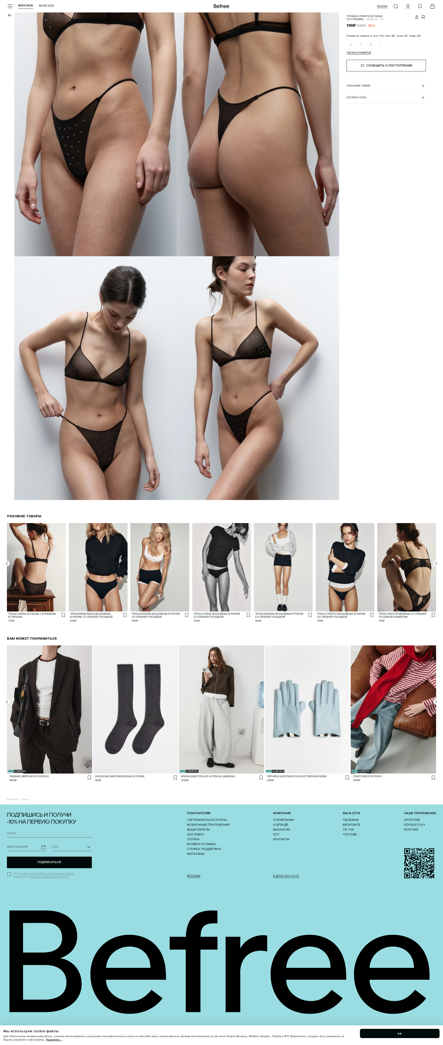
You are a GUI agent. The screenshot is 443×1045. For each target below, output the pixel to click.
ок (400, 1033)
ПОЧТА (11, 833)
